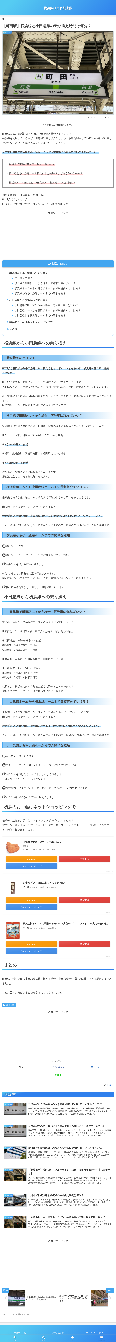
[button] (107, 751)
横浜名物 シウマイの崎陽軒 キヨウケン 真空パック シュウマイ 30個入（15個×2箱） (66, 923)
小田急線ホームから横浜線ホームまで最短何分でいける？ (48, 310)
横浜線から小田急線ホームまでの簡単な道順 (40, 293)
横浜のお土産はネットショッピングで (31, 322)
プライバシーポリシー (96, 1333)
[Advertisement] (58, 235)
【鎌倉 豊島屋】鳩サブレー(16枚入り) (42, 841)
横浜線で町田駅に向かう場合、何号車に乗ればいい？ (45, 283)
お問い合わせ (58, 1333)
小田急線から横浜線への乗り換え (28, 300)
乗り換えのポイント (26, 278)
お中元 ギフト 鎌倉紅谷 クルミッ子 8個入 (44, 882)
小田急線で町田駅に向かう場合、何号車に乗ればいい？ (46, 305)
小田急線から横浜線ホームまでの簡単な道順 (40, 315)
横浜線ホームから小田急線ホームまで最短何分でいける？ (48, 288)
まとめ (13, 328)
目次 (55, 263)
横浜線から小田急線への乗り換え (28, 272)
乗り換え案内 (10, 1005)
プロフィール (20, 1333)
